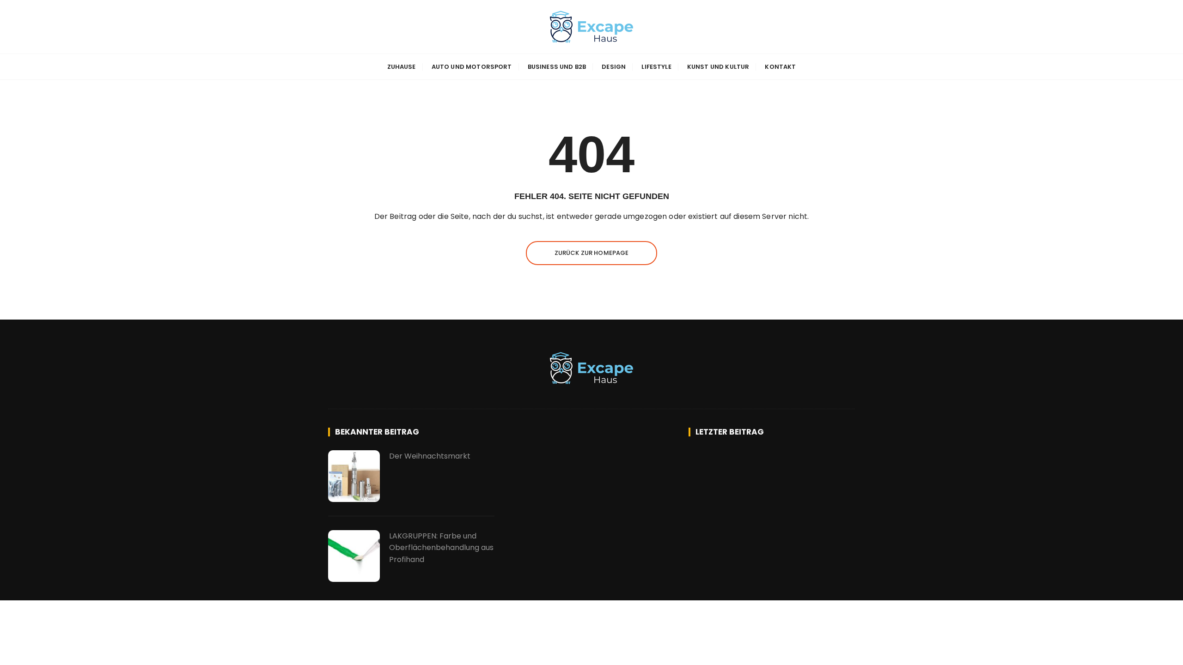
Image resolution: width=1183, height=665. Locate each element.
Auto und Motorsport (472, 66)
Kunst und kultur (718, 66)
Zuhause (401, 66)
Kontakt (780, 66)
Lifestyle (656, 66)
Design (614, 66)
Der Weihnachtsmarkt (429, 456)
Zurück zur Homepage (592, 252)
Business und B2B (557, 66)
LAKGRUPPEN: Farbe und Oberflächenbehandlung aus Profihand (441, 548)
